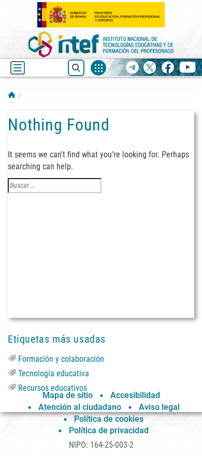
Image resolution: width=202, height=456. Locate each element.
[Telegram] (132, 68)
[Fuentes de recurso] (98, 68)
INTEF (12, 95)
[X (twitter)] (149, 68)
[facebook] (167, 68)
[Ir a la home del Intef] (101, 44)
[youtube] (188, 68)
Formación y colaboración (61, 359)
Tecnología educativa (53, 373)
